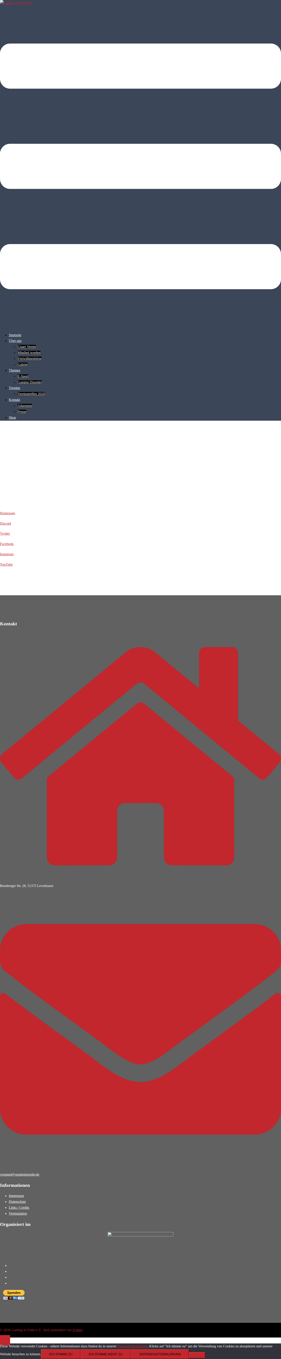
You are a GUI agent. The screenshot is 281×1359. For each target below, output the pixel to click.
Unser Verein (27, 347)
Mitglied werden (29, 352)
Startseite (15, 335)
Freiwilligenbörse (30, 358)
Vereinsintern (18, 1213)
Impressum (16, 1196)
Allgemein (25, 406)
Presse (22, 411)
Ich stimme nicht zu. (106, 1354)
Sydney (77, 1330)
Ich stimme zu (60, 1354)
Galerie (23, 364)
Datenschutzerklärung (132, 1346)
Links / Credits (19, 1207)
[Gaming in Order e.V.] (17, 3)
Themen (14, 370)
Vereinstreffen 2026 (31, 394)
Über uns (15, 341)
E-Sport (23, 376)
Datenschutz (17, 1201)
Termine (14, 388)
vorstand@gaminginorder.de (19, 1174)
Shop (12, 417)
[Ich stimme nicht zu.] (197, 1355)
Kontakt (14, 400)
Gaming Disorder (30, 382)
